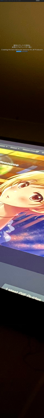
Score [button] (14, 0)
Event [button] (12, 0)
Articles (17, 0)
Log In (41, 0)
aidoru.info (2, 0)
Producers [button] (9, 0)
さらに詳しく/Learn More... (24, 51)
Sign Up (43, 0)
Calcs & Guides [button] (6, 0)
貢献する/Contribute (19, 51)
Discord (19, 0)
